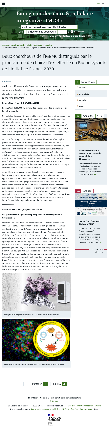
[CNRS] (72, 31)
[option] (91, 151)
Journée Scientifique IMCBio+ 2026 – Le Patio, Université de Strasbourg (90, 154)
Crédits (98, 405)
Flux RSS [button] (56, 383)
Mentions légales (85, 405)
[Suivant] (102, 116)
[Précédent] (97, 116)
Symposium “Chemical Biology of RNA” (89, 222)
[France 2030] (90, 36)
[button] (45, 384)
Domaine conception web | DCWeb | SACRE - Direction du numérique (61, 409)
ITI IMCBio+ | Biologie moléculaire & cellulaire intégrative (22, 45)
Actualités (48, 45)
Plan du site (70, 405)
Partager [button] (37, 383)
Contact (55, 401)
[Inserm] (81, 31)
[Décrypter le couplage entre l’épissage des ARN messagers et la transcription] (36, 292)
